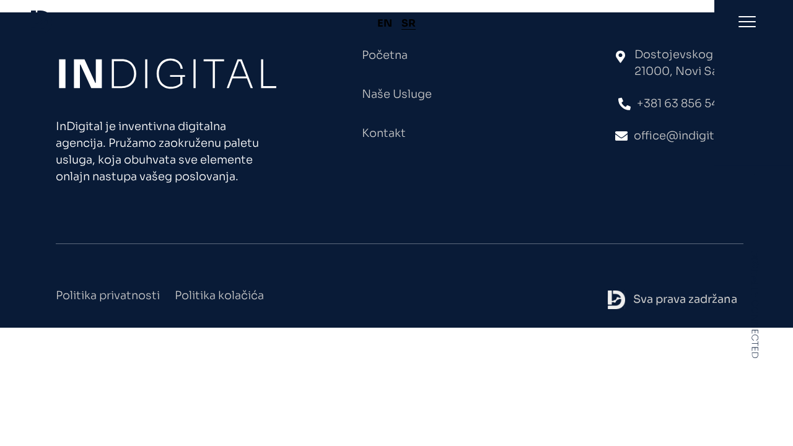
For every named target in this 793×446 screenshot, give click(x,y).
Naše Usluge (397, 94)
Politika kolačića (219, 295)
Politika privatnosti (108, 295)
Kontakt (384, 133)
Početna (385, 55)
